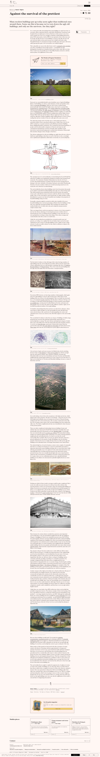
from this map (41, 324)
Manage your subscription (30, 749)
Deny (94, 754)
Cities (32, 734)
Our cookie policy (65, 749)
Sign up (63, 63)
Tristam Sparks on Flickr (46, 413)
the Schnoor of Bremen (50, 565)
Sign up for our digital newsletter (43, 749)
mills (46, 110)
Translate (84, 32)
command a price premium (63, 46)
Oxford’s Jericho (34, 546)
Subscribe (87, 5)
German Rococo (34, 108)
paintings (60, 637)
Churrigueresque (43, 108)
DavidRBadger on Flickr (50, 99)
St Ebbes (38, 537)
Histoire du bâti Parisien (52, 348)
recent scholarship (60, 595)
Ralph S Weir (78, 723)
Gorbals (66, 535)
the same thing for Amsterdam (50, 325)
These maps (33, 327)
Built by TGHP (44, 752)
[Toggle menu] (89, 2)
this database (42, 352)
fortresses (56, 110)
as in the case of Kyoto (51, 433)
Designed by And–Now (34, 752)
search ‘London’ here (47, 492)
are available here (34, 303)
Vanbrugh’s (46, 111)
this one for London (53, 352)
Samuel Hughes (19, 9)
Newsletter (80, 5)
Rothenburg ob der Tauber (36, 565)
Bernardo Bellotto (34, 266)
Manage (84, 754)
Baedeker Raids (57, 431)
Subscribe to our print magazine (16, 749)
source (62, 691)
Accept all (75, 754)
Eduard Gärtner (45, 266)
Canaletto (67, 265)
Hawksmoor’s (38, 111)
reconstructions (34, 639)
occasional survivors (44, 639)
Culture (53, 734)
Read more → (46, 732)
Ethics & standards (74, 749)
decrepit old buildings (40, 105)
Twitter (57, 689)
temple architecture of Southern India (60, 108)
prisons (49, 110)
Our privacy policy (56, 749)
